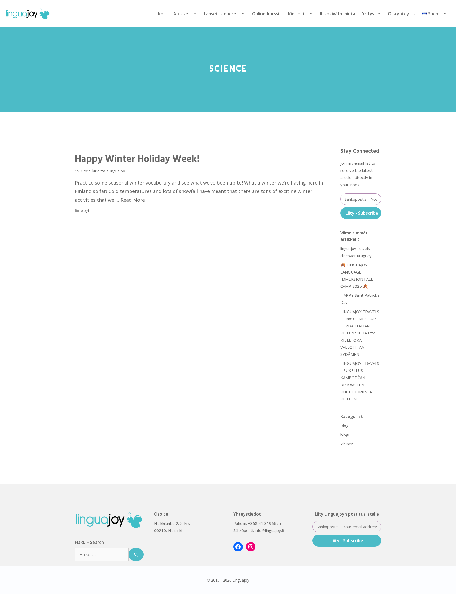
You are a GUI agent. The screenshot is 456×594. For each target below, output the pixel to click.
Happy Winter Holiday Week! (137, 159)
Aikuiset (181, 14)
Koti (162, 14)
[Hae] (136, 554)
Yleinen (346, 443)
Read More (133, 200)
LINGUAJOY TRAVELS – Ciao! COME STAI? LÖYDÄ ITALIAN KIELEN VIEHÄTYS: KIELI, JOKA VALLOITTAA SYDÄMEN (359, 333)
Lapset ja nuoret (221, 14)
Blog (344, 425)
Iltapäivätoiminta (337, 14)
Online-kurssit (266, 14)
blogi (85, 210)
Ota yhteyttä (402, 14)
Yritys (368, 14)
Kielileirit (297, 14)
